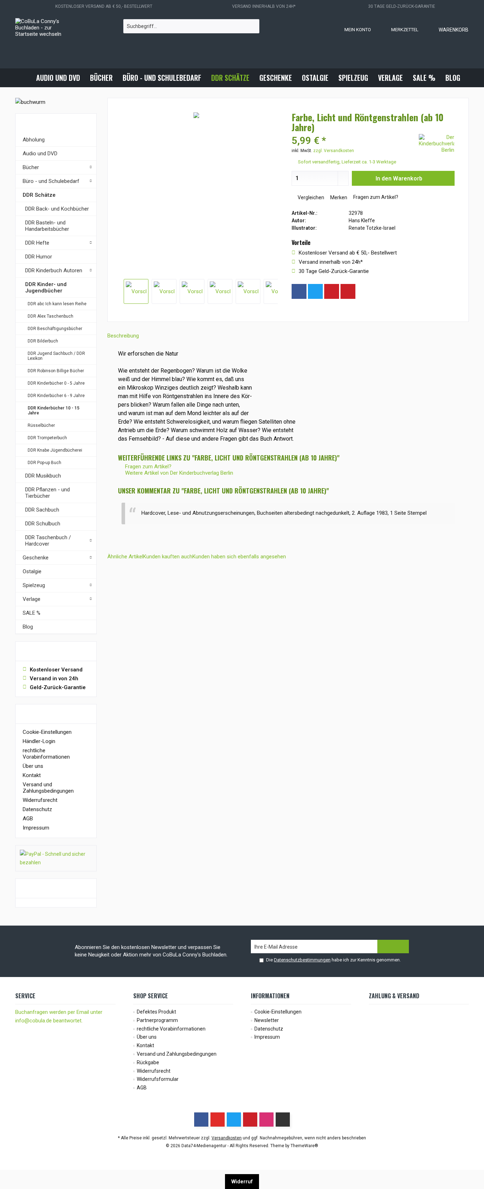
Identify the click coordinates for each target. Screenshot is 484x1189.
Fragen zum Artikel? (375, 197)
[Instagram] (364, 291)
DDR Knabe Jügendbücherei (55, 450)
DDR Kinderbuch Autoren (53, 270)
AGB (28, 818)
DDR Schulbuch (42, 523)
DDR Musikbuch (43, 476)
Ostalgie (32, 571)
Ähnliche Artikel (125, 556)
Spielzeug (34, 585)
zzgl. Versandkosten (333, 150)
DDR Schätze (39, 195)
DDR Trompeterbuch (47, 437)
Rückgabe (148, 1062)
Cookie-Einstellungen (47, 732)
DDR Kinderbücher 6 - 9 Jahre (56, 395)
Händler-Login (39, 741)
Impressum (36, 828)
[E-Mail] (348, 291)
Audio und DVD (40, 153)
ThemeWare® (304, 1145)
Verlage (31, 599)
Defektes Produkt (156, 1012)
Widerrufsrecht (40, 800)
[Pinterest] (331, 291)
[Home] (25, 77)
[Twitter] (315, 291)
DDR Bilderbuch (43, 341)
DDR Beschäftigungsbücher (55, 328)
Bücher (31, 167)
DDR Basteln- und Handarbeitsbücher (47, 225)
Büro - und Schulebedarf (51, 181)
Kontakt (32, 775)
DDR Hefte (37, 243)
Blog (28, 627)
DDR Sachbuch (42, 510)
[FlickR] (283, 1119)
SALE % (31, 613)
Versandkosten (227, 1137)
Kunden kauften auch (167, 556)
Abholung (34, 139)
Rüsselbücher (41, 425)
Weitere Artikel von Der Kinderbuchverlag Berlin (178, 473)
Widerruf (242, 1181)
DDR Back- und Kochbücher (57, 209)
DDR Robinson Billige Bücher (56, 370)
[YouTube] (217, 1119)
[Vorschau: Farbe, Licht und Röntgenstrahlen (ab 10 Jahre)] (136, 291)
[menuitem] (446, 29)
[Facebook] (299, 291)
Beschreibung (123, 336)
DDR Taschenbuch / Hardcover (48, 540)
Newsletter (266, 1020)
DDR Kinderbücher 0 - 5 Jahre (56, 383)
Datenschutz (37, 809)
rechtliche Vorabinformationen (46, 753)
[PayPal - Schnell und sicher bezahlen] (56, 858)
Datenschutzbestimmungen (302, 959)
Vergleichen (310, 197)
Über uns (33, 766)
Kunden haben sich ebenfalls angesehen (239, 556)
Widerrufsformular (158, 1079)
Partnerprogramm (157, 1020)
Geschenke (36, 557)
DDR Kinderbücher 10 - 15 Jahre (53, 410)
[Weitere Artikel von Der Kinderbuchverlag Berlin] (436, 143)
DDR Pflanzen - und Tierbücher (47, 492)
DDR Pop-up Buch (44, 462)
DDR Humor (38, 256)
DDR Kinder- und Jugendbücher (46, 287)
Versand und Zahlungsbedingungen (48, 787)
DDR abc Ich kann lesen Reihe (57, 303)
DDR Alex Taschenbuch (50, 316)
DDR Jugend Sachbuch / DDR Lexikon (56, 356)
